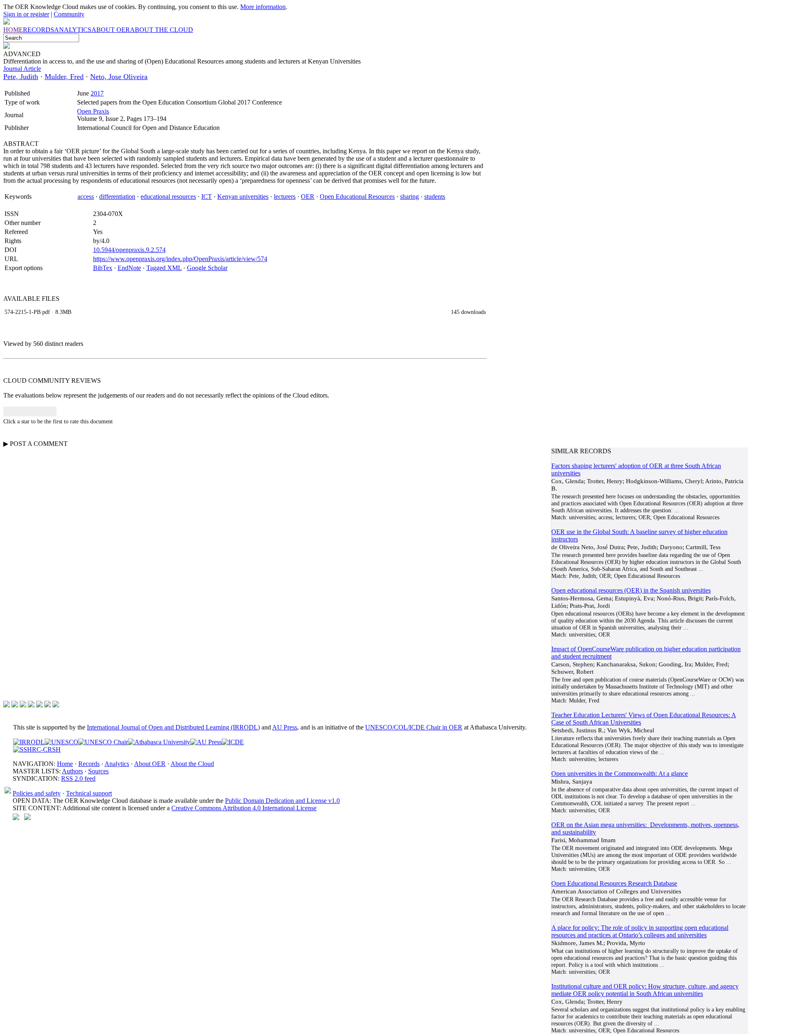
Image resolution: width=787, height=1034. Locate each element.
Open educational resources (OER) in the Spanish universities (631, 590)
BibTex (102, 267)
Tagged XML (164, 267)
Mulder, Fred (64, 77)
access (85, 196)
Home (65, 763)
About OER (150, 763)
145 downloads (468, 312)
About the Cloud (192, 763)
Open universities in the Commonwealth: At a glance (619, 773)
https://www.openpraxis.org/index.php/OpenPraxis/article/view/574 (180, 258)
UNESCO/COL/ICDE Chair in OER (413, 727)
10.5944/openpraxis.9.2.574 (129, 249)
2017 (97, 93)
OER (307, 196)
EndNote (129, 267)
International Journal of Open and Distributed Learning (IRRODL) (173, 727)
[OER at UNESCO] (61, 742)
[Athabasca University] (159, 742)
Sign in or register (26, 14)
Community (69, 14)
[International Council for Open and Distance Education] (233, 742)
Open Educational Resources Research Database (614, 883)
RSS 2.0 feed (78, 778)
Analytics (117, 763)
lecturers (285, 196)
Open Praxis (93, 111)
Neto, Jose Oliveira (119, 77)
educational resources (168, 196)
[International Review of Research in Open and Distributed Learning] (29, 742)
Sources (98, 771)
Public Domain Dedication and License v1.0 (282, 800)
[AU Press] (206, 742)
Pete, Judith (20, 77)
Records (89, 763)
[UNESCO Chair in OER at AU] (103, 742)
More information (263, 6)
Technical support (89, 793)
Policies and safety (37, 793)
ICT (206, 196)
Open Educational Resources (357, 196)
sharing (409, 196)
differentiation (117, 196)
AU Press (284, 727)
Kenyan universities (242, 196)
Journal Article (22, 68)
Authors (72, 771)
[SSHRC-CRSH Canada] (37, 749)
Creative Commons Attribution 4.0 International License (243, 807)
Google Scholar (207, 267)
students (434, 196)
